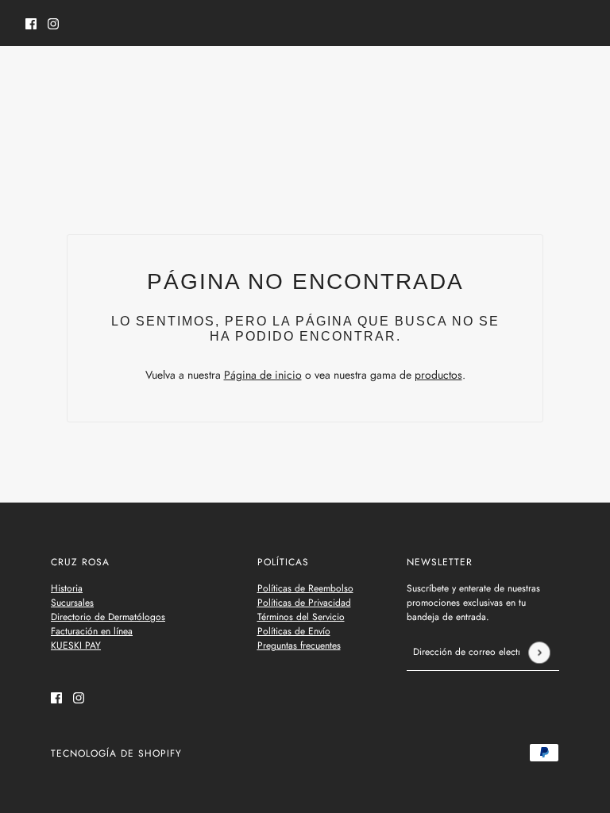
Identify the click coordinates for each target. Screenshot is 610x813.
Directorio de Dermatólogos (108, 617)
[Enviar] (539, 652)
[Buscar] (34, 76)
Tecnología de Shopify (116, 753)
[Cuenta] (545, 78)
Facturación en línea (92, 631)
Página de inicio (263, 375)
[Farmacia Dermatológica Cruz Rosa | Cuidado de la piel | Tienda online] (305, 79)
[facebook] (31, 23)
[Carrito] (576, 78)
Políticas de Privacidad (304, 602)
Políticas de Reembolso (305, 588)
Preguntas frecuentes (299, 645)
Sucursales (72, 602)
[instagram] (53, 23)
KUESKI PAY (76, 645)
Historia (67, 588)
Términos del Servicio (301, 617)
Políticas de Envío (293, 631)
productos (438, 375)
